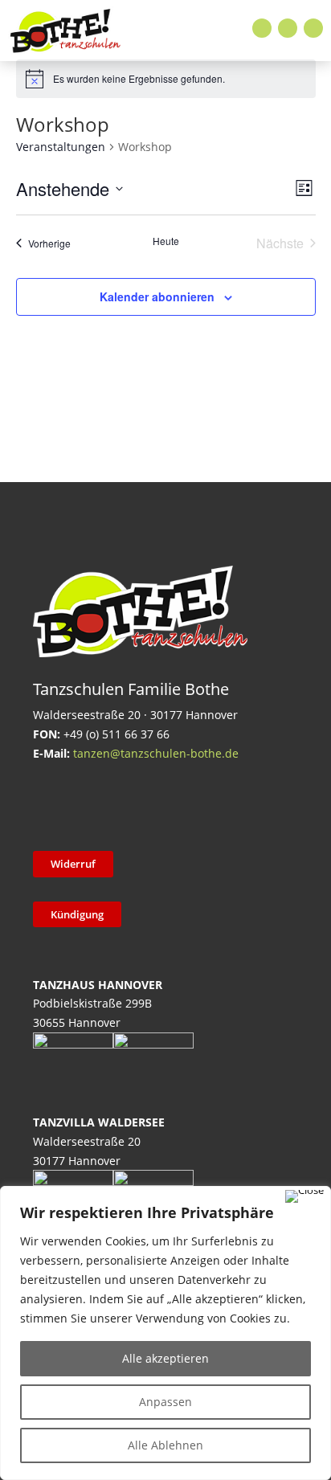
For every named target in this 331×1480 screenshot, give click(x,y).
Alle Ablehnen (165, 1445)
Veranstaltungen (60, 146)
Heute (166, 241)
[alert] (166, 78)
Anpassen (165, 1401)
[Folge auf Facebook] (262, 28)
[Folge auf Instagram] (287, 28)
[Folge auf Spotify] (217, 803)
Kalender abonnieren (157, 296)
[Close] (304, 1196)
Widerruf (73, 864)
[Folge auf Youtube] (313, 28)
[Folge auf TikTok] (91, 803)
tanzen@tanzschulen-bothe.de (156, 753)
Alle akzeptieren (165, 1358)
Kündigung (77, 914)
